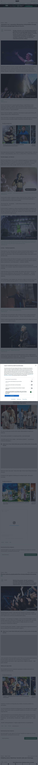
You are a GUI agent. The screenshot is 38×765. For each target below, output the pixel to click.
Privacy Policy (24, 399)
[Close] (36, 366)
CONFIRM (12, 395)
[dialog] (19, 382)
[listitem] (19, 379)
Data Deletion (13, 399)
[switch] (31, 381)
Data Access (19, 399)
